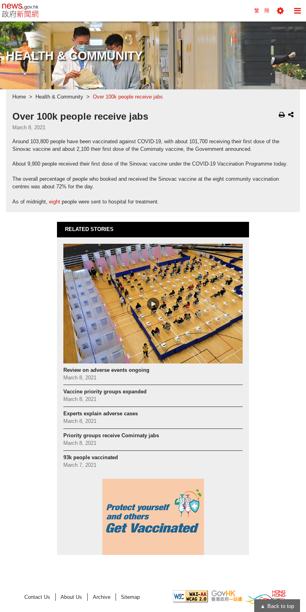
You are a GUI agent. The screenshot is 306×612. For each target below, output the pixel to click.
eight (54, 202)
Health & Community (59, 97)
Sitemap (130, 597)
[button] (280, 11)
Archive (101, 597)
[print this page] (282, 114)
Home (19, 97)
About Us (71, 597)
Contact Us (37, 597)
